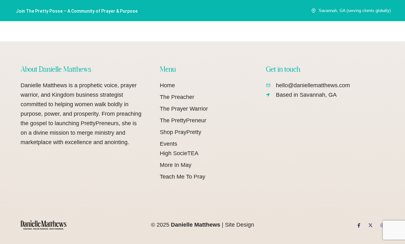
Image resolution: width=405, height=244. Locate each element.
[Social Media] (359, 225)
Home (167, 85)
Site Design (239, 225)
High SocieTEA (179, 153)
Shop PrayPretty (180, 132)
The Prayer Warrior (184, 109)
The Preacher (177, 97)
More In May (175, 165)
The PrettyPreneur (183, 120)
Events (168, 144)
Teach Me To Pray (182, 177)
